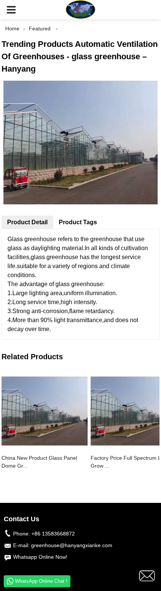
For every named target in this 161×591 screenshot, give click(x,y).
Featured (40, 29)
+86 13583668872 (53, 534)
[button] (11, 9)
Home (12, 29)
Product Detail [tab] (27, 222)
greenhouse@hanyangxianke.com (71, 545)
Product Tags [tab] (78, 222)
